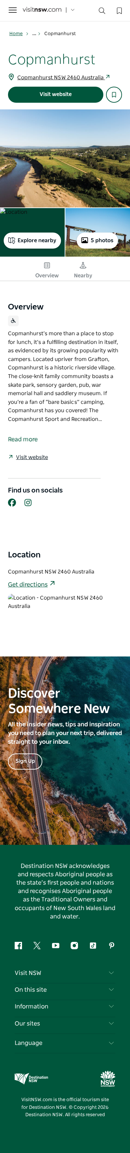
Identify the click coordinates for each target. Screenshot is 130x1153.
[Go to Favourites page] (118, 10)
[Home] (42, 10)
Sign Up (25, 761)
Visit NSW (28, 973)
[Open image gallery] (65, 158)
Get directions (28, 585)
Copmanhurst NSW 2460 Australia (61, 77)
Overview (47, 275)
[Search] (102, 12)
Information (31, 1007)
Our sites (27, 1024)
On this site (31, 990)
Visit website (56, 94)
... (34, 33)
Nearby (83, 275)
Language (28, 1043)
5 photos (102, 240)
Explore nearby (37, 240)
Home (16, 33)
